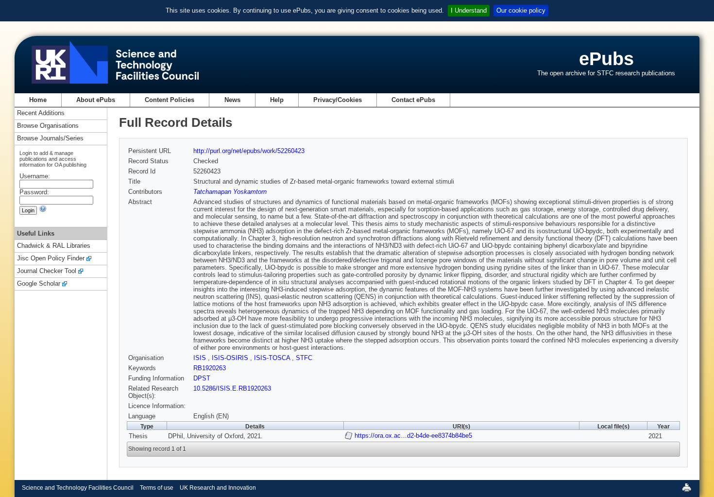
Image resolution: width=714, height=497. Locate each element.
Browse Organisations (48, 126)
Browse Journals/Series (50, 138)
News (232, 99)
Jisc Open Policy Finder (51, 258)
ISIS (200, 357)
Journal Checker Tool (46, 271)
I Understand (469, 10)
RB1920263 (209, 368)
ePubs (606, 58)
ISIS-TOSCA (273, 357)
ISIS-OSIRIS (231, 357)
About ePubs (95, 99)
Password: (34, 192)
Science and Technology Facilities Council (78, 488)
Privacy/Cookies (337, 99)
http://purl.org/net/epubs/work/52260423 (249, 150)
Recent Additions (41, 113)
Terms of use (156, 488)
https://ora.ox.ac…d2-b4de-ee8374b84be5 (413, 435)
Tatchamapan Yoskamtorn (230, 191)
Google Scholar (38, 284)
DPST (201, 378)
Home (38, 99)
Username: (34, 176)
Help (277, 99)
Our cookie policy (520, 10)
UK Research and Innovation (218, 488)
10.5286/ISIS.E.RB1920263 (232, 388)
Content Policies (169, 99)
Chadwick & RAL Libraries (53, 246)
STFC (304, 357)
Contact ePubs (413, 99)
